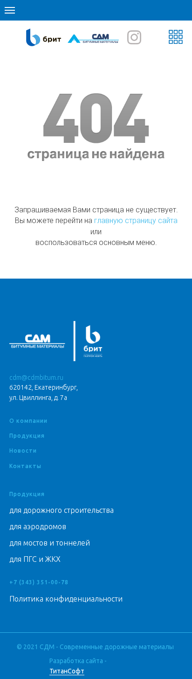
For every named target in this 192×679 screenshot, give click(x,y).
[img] (94, 38)
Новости (23, 451)
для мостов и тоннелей (49, 543)
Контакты (25, 466)
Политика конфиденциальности (66, 599)
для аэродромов (37, 526)
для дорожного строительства (61, 510)
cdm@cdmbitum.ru (36, 377)
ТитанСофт (66, 671)
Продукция (27, 436)
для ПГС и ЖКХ (35, 559)
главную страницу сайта (136, 220)
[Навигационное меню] (10, 10)
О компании (28, 421)
